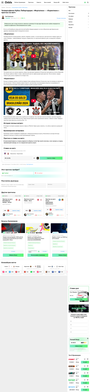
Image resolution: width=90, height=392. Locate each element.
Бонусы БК (56, 2)
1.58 (85, 295)
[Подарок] (85, 2)
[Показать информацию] (87, 338)
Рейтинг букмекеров (19, 2)
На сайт (85, 362)
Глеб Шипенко (29, 164)
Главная (3, 7)
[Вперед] (65, 205)
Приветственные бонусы (9, 242)
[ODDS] (8, 2)
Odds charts (66, 2)
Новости (39, 2)
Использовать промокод (38, 255)
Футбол (70, 22)
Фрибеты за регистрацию (9, 245)
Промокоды (31, 248)
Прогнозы (31, 2)
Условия (13, 251)
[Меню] (2, 2)
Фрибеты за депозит (8, 248)
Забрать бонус (13, 255)
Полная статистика (61, 18)
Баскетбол (71, 24)
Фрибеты (30, 245)
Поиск (88, 2)
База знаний (47, 2)
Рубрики (71, 19)
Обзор (77, 362)
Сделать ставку (79, 299)
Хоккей (70, 27)
